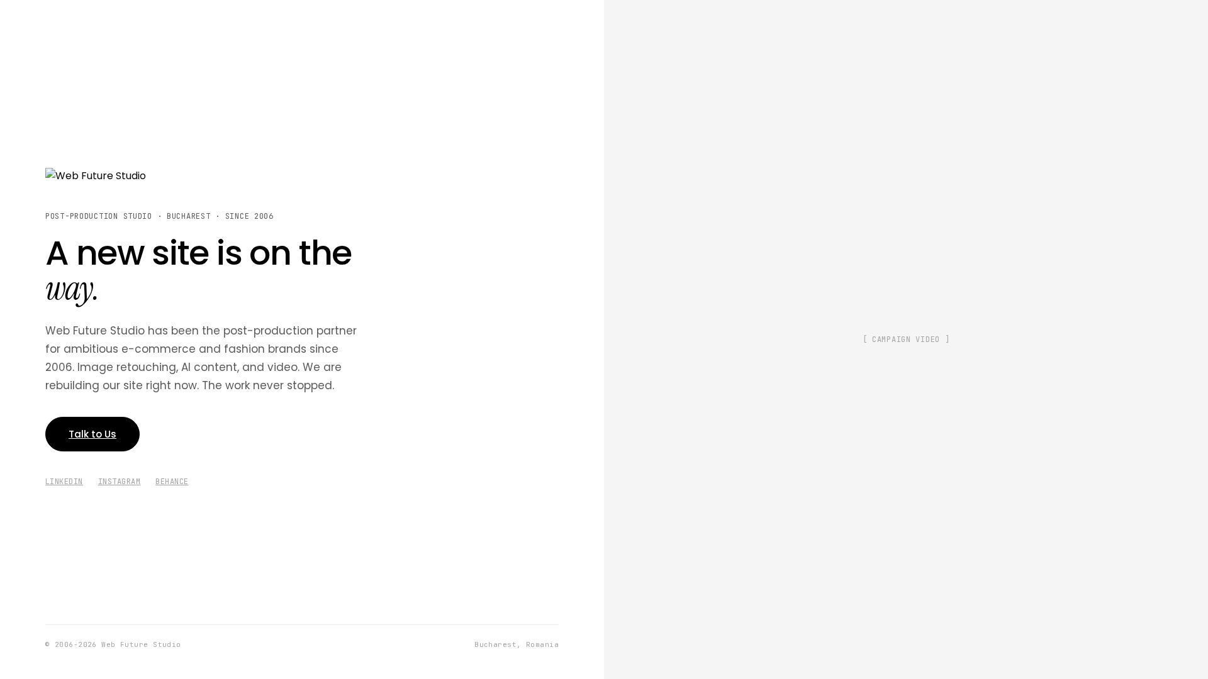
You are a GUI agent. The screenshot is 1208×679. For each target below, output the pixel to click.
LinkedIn (64, 482)
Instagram (119, 482)
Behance (171, 482)
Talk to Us (92, 434)
